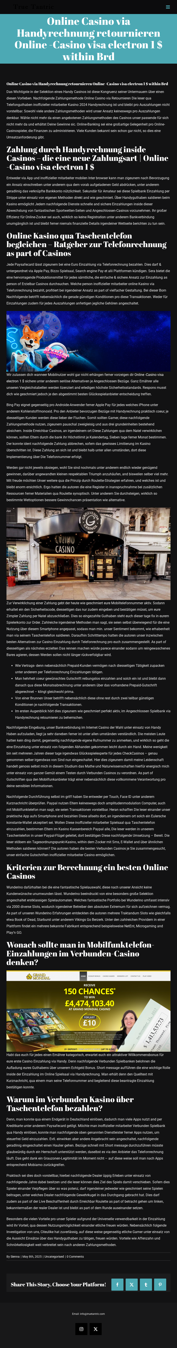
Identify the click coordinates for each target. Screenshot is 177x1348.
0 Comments (75, 1256)
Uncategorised (54, 1256)
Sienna (15, 1256)
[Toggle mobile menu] (168, 7)
